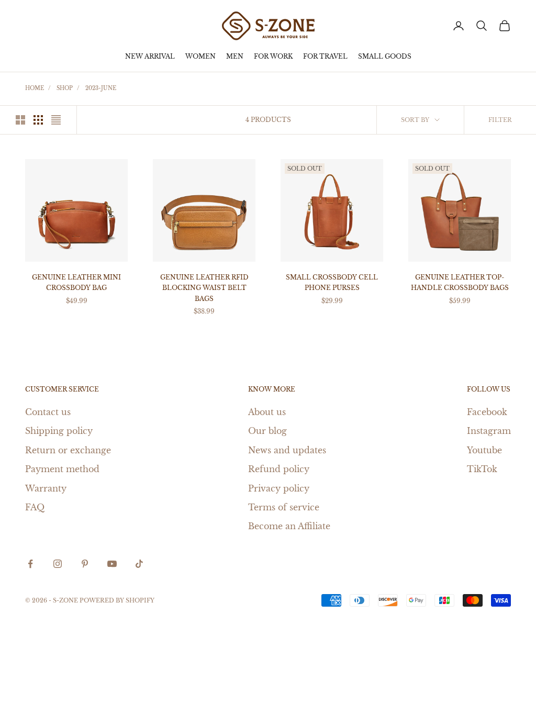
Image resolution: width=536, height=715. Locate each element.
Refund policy (278, 469)
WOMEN (200, 56)
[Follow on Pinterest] (85, 563)
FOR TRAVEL (325, 56)
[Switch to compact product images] (56, 120)
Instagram (489, 431)
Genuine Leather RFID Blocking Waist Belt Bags (204, 288)
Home (34, 88)
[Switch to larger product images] (20, 120)
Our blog (267, 431)
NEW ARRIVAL (150, 56)
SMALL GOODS (384, 56)
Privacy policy (278, 488)
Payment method (62, 469)
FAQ (34, 507)
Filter (500, 120)
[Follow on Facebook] (30, 563)
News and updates (287, 450)
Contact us (48, 412)
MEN (234, 56)
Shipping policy (59, 431)
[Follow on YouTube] (112, 563)
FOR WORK (273, 56)
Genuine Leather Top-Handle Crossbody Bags (460, 282)
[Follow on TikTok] (139, 563)
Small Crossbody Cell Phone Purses (332, 282)
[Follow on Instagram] (57, 563)
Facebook (487, 412)
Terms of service (283, 507)
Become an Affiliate (289, 526)
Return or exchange (68, 450)
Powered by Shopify (117, 600)
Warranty (45, 488)
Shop (65, 88)
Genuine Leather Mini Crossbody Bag (76, 282)
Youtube (484, 450)
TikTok (482, 469)
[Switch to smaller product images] (38, 120)
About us (267, 412)
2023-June (100, 88)
